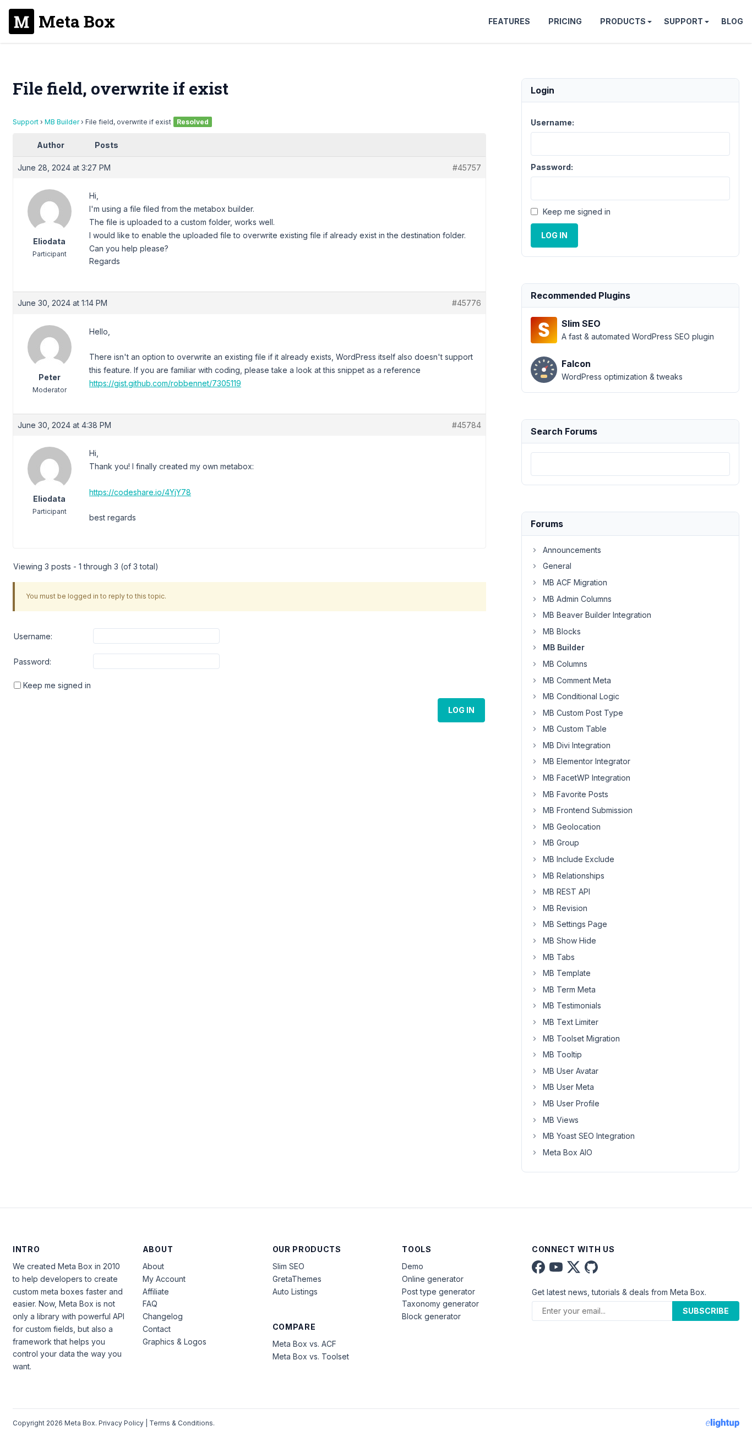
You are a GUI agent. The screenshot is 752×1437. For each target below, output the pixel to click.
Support (683, 21)
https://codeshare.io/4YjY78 (140, 492)
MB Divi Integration (577, 745)
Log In (461, 710)
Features (509, 21)
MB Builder (62, 122)
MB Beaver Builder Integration (597, 614)
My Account (164, 1279)
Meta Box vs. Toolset (311, 1356)
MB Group (561, 842)
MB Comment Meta (577, 680)
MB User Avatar (570, 1071)
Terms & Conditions (181, 1423)
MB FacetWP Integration (586, 777)
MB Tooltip (562, 1054)
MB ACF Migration (575, 582)
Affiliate (156, 1291)
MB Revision (565, 908)
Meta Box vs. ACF (304, 1343)
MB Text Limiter (570, 1022)
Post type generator (438, 1291)
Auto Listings (295, 1291)
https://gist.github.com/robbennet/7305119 (165, 383)
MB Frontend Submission (588, 810)
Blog (732, 21)
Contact (157, 1329)
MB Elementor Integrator (586, 761)
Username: (33, 636)
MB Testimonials (572, 1005)
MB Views (561, 1120)
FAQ (150, 1303)
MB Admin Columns (577, 599)
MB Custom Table (575, 728)
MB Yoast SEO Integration (589, 1135)
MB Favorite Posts (575, 794)
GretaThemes (297, 1279)
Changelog (163, 1316)
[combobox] (630, 464)
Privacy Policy (121, 1423)
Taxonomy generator (440, 1303)
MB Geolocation (572, 826)
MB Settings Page (575, 924)
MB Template (567, 973)
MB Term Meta (569, 989)
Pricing (565, 21)
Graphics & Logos (174, 1341)
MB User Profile (571, 1103)
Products (623, 21)
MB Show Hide (569, 940)
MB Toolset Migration (581, 1038)
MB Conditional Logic (581, 696)
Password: (32, 661)
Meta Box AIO (567, 1152)
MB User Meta (568, 1087)
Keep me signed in (57, 685)
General (557, 566)
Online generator (433, 1279)
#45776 (466, 303)
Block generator (431, 1316)
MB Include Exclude (578, 859)
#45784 (466, 425)
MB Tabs (559, 957)
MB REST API (566, 891)
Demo (412, 1266)
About (153, 1266)
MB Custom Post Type (583, 712)
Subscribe (706, 1310)
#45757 (467, 167)
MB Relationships (573, 875)
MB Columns (565, 663)
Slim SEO (288, 1266)
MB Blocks (562, 631)
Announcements (572, 550)
